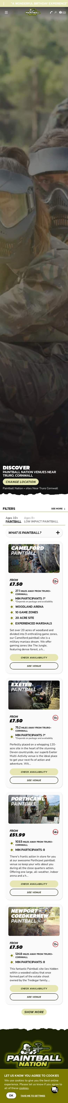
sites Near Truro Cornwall (42, 488)
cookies (24, 1088)
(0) (64, 12)
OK (11, 1095)
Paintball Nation (13, 488)
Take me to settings (33, 1096)
